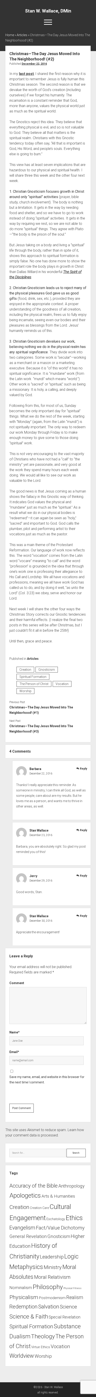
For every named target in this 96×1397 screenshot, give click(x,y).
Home (9, 35)
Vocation (62, 684)
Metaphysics (26, 1267)
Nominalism (20, 1287)
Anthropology (71, 1186)
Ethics (74, 1218)
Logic (71, 1256)
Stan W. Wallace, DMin (48, 11)
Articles (22, 35)
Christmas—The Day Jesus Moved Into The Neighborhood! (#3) (41, 728)
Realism (74, 1297)
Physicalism (23, 1297)
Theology (43, 1336)
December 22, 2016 (34, 63)
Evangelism (22, 1228)
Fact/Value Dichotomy (60, 1228)
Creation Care (39, 1208)
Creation (25, 669)
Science (68, 1307)
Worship (25, 691)
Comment (16, 983)
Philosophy (48, 1287)
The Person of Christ (33, 684)
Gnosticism (46, 669)
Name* (14, 1032)
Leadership (52, 1257)
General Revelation (28, 1236)
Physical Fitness (72, 1288)
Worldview (21, 1356)
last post (26, 74)
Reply (83, 768)
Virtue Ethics (40, 1347)
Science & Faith (28, 1316)
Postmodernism (52, 1298)
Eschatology (55, 1219)
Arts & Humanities (58, 1196)
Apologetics (25, 1195)
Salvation (48, 1306)
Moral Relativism (52, 1277)
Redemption (23, 1307)
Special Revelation (64, 1317)
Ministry (53, 1267)
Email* (14, 1052)
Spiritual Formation (32, 677)
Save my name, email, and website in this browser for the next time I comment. (46, 1079)
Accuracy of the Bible (33, 1186)
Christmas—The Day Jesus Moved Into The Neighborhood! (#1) (41, 710)
